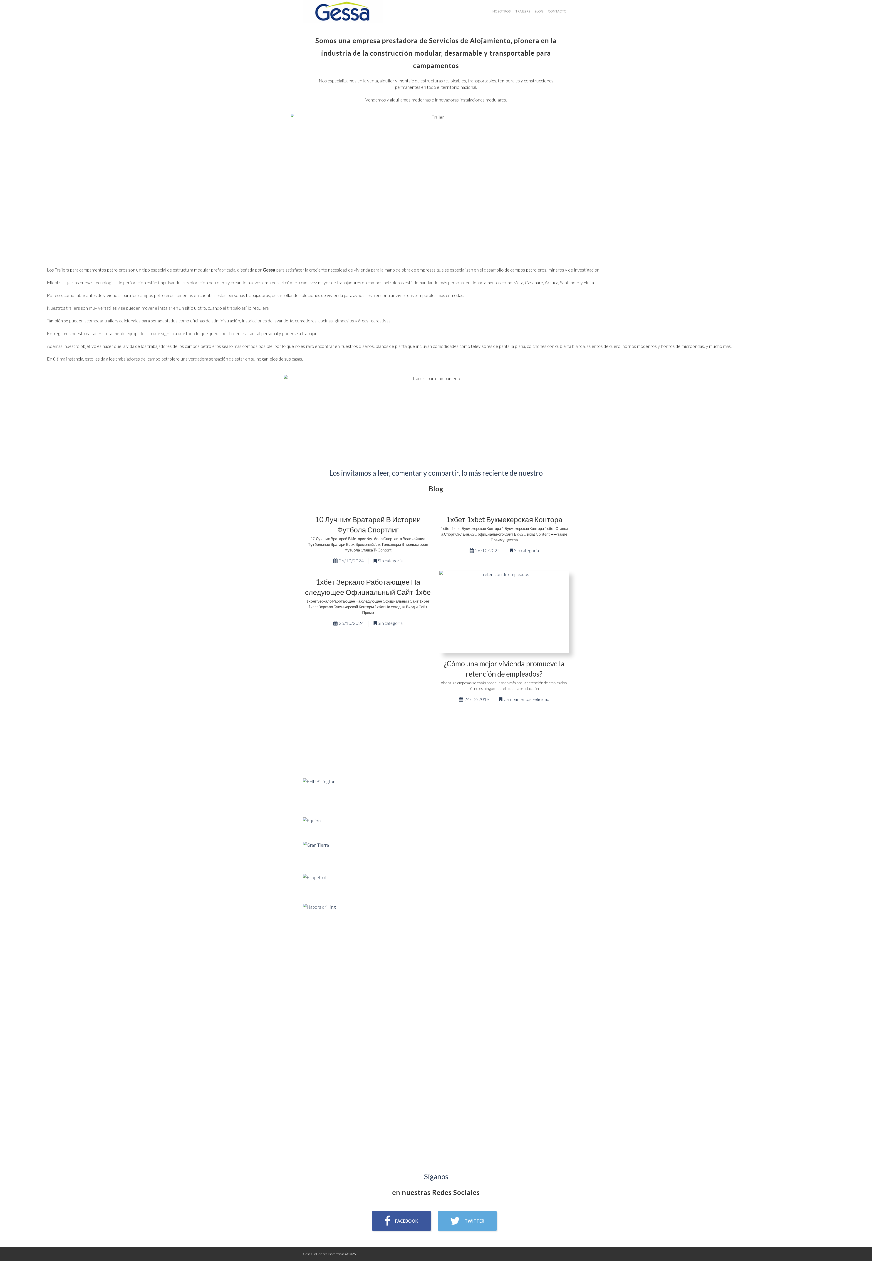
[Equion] (312, 825)
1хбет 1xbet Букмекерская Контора (504, 519)
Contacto (557, 11)
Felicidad (540, 699)
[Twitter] (467, 1221)
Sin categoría (390, 560)
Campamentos (517, 699)
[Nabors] (319, 919)
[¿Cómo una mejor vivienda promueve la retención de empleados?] (504, 612)
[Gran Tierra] (316, 854)
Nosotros (502, 11)
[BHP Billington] (319, 793)
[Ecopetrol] (314, 885)
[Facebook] (401, 1221)
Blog (539, 11)
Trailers (522, 11)
